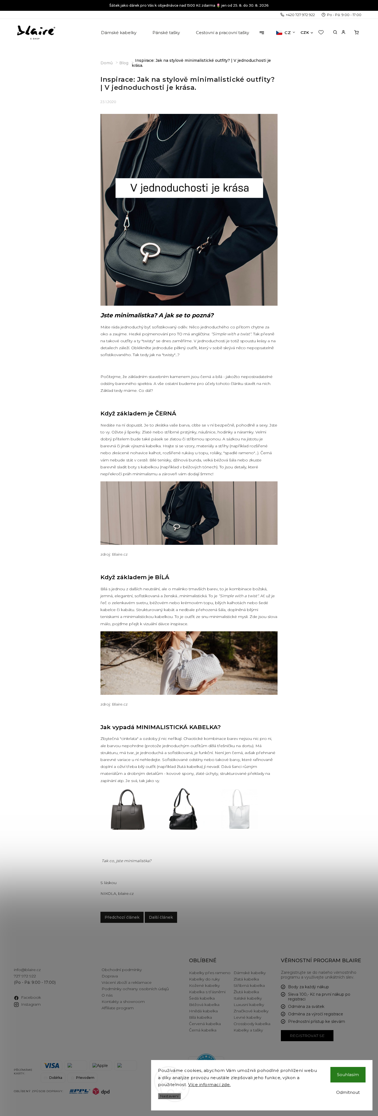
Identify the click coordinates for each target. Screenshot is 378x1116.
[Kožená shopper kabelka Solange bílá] (238, 828)
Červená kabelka (205, 1023)
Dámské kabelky (250, 972)
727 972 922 (25, 976)
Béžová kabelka (204, 1004)
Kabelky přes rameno (210, 972)
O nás (107, 995)
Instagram (31, 1004)
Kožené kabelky (204, 985)
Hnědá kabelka (203, 1010)
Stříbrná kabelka (249, 985)
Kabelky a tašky (248, 1030)
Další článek (161, 917)
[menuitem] (119, 33)
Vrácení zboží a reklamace (127, 982)
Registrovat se (307, 1035)
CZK (305, 32)
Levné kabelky (247, 1017)
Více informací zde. (209, 1084)
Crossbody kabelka (252, 1023)
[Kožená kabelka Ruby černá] (183, 828)
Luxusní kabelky (249, 1004)
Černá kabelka (202, 1030)
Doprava (110, 976)
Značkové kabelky (251, 1010)
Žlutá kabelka (246, 991)
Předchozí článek (122, 917)
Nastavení (169, 1096)
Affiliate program (118, 1007)
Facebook (31, 997)
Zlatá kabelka (246, 979)
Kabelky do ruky (204, 979)
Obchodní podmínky (122, 969)
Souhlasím (348, 1074)
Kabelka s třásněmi (207, 991)
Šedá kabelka (202, 998)
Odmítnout (348, 1092)
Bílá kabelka (200, 1017)
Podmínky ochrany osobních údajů (135, 988)
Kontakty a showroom (123, 1001)
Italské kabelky (248, 998)
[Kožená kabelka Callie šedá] (128, 828)
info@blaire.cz (27, 969)
